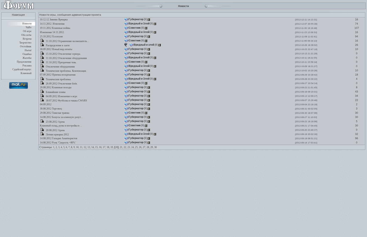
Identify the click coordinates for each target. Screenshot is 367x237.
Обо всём (26, 35)
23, (129, 147)
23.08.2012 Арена (55, 121)
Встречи (27, 38)
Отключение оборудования (60, 66)
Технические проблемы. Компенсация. (66, 70)
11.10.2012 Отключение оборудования (66, 58)
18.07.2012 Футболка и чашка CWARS (66, 100)
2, (57, 147)
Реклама (27, 65)
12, (85, 147)
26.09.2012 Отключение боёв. (61, 83)
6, (67, 147)
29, (152, 147)
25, (136, 147)
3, (59, 147)
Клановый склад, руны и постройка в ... (60, 125)
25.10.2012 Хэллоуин (51, 36)
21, (121, 147)
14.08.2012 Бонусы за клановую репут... (60, 117)
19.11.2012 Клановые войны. (55, 28)
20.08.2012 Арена (55, 130)
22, (125, 147)
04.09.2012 (45, 104)
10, (77, 147)
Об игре (27, 31)
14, (93, 147)
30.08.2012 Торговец (50, 108)
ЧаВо (28, 27)
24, (132, 147)
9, (74, 147)
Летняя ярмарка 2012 (57, 134)
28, (148, 147)
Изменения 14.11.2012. (52, 32)
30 (155, 147)
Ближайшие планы (55, 92)
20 (116, 147)
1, (54, 147)
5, (64, 147)
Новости (26, 23)
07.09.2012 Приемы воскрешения (57, 74)
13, (89, 147)
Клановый (26, 73)
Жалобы (27, 57)
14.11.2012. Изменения (52, 23)
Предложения (24, 61)
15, (96, 147)
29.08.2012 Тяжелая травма (54, 112)
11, (81, 147)
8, (72, 147)
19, (112, 147)
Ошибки (27, 54)
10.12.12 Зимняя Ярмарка (53, 19)
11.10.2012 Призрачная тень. (60, 62)
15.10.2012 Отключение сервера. (63, 53)
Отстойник (25, 46)
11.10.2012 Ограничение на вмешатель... (67, 41)
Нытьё (28, 50)
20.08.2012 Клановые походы (55, 87)
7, (69, 147)
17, (104, 147)
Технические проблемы (58, 79)
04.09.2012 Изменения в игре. (61, 96)
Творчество (25, 42)
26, (140, 147)
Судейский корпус (21, 69)
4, (62, 147)
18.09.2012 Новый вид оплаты (55, 49)
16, (100, 147)
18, (108, 147)
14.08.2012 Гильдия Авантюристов (58, 138)
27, (144, 147)
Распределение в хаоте (57, 45)
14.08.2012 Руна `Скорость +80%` (57, 142)
